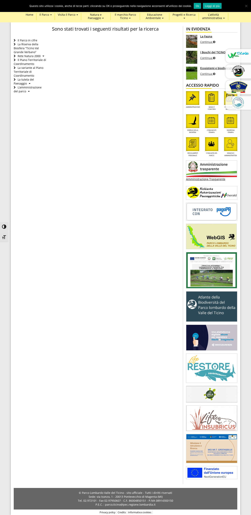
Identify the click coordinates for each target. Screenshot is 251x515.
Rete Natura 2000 (29, 56)
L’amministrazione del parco (28, 89)
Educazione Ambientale (154, 16)
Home (29, 14)
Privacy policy (107, 512)
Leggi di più (212, 5)
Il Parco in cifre (27, 40)
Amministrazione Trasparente (205, 179)
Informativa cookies (139, 512)
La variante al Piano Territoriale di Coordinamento (28, 71)
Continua (206, 42)
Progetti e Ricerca (184, 14)
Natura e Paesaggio (95, 16)
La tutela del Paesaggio (24, 81)
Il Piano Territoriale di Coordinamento (30, 62)
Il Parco (44, 14)
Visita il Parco (67, 14)
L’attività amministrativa (212, 16)
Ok (197, 5)
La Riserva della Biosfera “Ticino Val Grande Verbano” (26, 48)
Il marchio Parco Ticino (125, 16)
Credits (122, 512)
